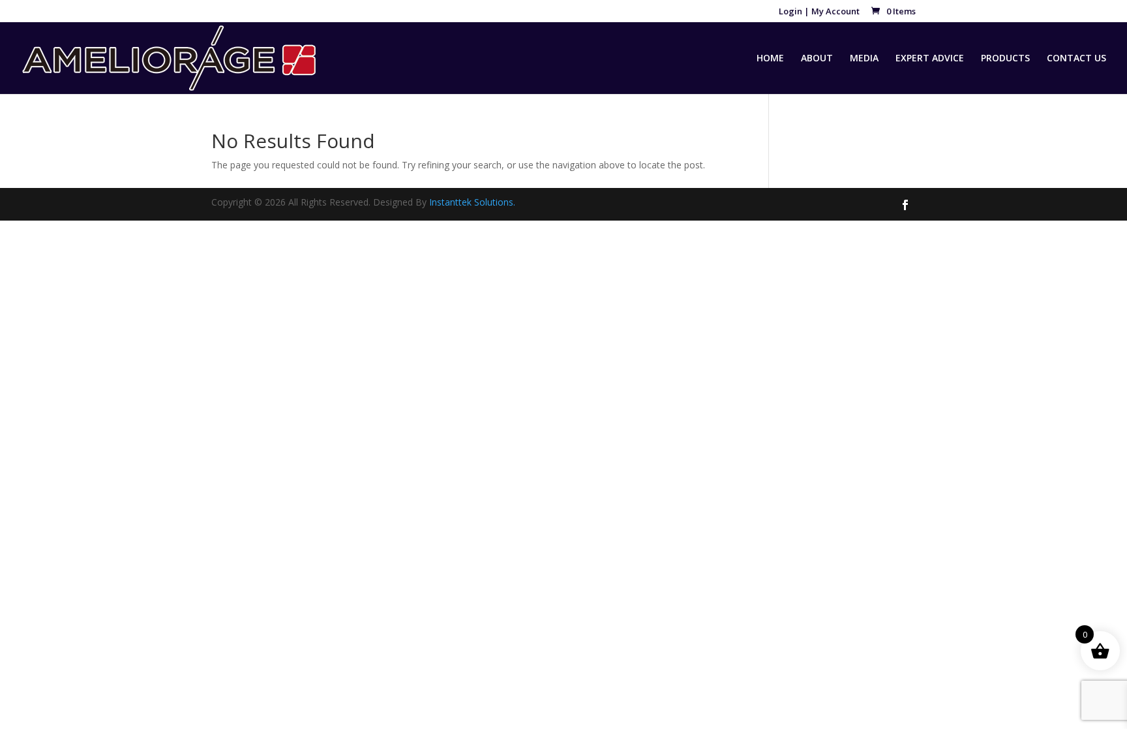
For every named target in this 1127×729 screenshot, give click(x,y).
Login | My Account (819, 12)
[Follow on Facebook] (905, 204)
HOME (770, 59)
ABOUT (817, 59)
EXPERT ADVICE (929, 59)
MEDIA (864, 59)
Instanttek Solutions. (472, 202)
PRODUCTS (1005, 59)
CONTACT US (1076, 59)
